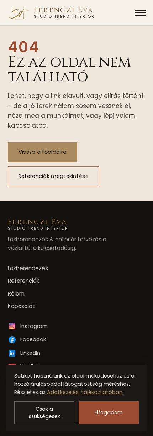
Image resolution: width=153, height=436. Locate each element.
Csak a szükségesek (44, 412)
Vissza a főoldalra (42, 151)
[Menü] (140, 13)
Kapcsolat (21, 306)
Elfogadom (109, 412)
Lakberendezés (28, 268)
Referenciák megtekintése (53, 176)
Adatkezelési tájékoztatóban (84, 392)
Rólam (16, 293)
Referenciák (23, 280)
